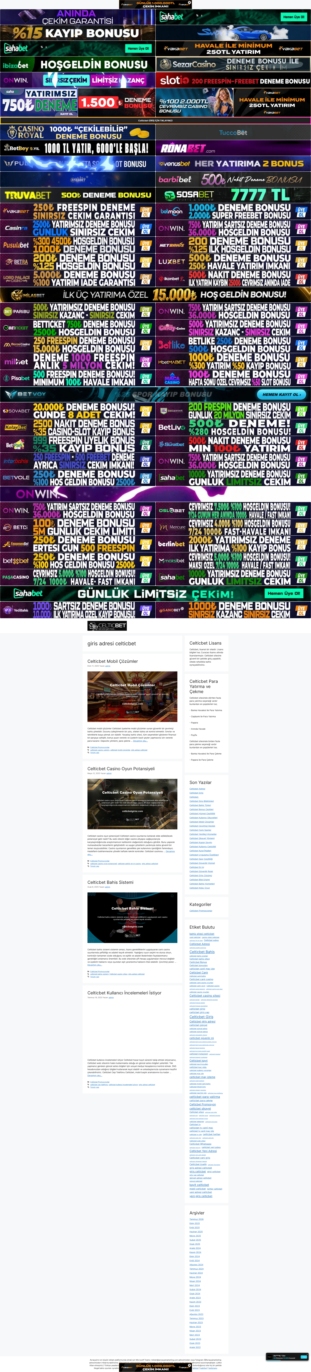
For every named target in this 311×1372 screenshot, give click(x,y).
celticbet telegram (197, 1121)
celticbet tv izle (196, 1134)
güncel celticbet (196, 1181)
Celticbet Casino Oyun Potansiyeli (121, 768)
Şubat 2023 (195, 1339)
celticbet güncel (198, 1025)
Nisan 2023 (195, 1331)
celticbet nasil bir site (198, 1093)
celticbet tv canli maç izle (202, 1131)
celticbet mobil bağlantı (197, 1081)
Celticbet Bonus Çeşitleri (201, 809)
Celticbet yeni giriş (200, 1157)
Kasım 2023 (195, 1302)
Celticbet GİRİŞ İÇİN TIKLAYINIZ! (155, 120)
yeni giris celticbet (201, 1196)
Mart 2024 (195, 1285)
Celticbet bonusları (199, 965)
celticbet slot (194, 1115)
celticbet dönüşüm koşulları (209, 1000)
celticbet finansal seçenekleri (199, 1006)
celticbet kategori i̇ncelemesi (198, 1057)
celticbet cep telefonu (99, 1085)
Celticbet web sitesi (197, 1141)
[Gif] (155, 294)
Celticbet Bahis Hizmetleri (202, 884)
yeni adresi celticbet (201, 1192)
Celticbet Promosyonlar (99, 747)
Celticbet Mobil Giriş (198, 1087)
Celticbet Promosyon (203, 1104)
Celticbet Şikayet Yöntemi (202, 838)
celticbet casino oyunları (199, 992)
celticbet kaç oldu (198, 1067)
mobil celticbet (198, 1188)
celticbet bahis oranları (199, 956)
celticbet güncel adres (198, 1029)
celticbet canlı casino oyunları (201, 983)
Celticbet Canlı (199, 972)
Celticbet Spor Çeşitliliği (201, 859)
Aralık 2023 (195, 1298)
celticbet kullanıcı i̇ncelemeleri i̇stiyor (123, 1085)
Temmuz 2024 (197, 1269)
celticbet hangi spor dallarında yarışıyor (202, 1045)
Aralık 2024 (195, 1248)
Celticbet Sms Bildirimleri (202, 801)
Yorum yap (94, 752)
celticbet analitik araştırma (198, 948)
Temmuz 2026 (197, 1219)
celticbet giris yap (199, 1012)
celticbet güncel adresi (199, 1032)
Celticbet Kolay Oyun (200, 888)
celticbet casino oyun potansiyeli (103, 864)
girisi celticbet (213, 1171)
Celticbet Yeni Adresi (203, 1151)
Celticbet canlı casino (201, 979)
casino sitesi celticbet (210, 937)
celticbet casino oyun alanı (214, 989)
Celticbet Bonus (198, 962)
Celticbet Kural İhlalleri (200, 851)
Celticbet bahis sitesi (200, 959)
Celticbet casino (213, 986)
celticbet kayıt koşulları (199, 1064)
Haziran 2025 (196, 1231)
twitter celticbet (214, 1189)
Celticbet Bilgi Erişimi (200, 879)
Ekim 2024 (195, 1256)
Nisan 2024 (195, 1281)
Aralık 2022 (195, 1347)
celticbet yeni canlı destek (198, 1155)
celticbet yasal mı (195, 1147)
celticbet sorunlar (214, 1115)
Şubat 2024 (195, 1289)
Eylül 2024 (195, 1260)
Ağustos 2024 (196, 1264)
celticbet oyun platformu (215, 1093)
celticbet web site (208, 1138)
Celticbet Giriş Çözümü (201, 875)
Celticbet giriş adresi (202, 1021)
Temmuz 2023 (197, 1318)
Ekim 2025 (195, 1223)
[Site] (77, 211)
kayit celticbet (199, 1185)
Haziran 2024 (196, 1273)
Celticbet (194, 797)
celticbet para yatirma (205, 1096)
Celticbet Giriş (196, 793)
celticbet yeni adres (211, 1147)
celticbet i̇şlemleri (214, 1054)
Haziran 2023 (196, 1322)
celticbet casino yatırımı (99, 750)
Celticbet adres (211, 940)
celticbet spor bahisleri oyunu (199, 1118)
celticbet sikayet (200, 1108)
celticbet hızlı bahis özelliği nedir (200, 1051)
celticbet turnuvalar (211, 1122)
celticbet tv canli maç (201, 1127)
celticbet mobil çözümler (120, 750)
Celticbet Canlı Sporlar (200, 830)
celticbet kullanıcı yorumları (200, 1070)
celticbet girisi (197, 1008)
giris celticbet (198, 1171)
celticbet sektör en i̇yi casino (129, 864)
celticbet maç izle (197, 1073)
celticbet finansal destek (197, 1003)
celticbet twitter (211, 1134)
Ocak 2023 (195, 1343)
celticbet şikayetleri (214, 1165)
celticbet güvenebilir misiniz (198, 1035)
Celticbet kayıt (199, 1060)
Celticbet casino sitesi (118, 974)
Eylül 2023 (195, 1310)
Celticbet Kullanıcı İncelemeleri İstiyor (124, 992)
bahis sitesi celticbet (202, 933)
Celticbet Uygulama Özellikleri (204, 855)
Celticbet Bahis (202, 952)
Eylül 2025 (195, 1227)
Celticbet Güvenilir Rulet (201, 871)
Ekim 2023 (195, 1306)
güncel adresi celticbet (200, 1178)
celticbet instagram (199, 1054)
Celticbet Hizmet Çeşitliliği (202, 813)
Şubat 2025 (195, 1240)
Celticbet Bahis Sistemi (110, 882)
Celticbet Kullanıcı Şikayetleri (203, 817)
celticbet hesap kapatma (197, 1048)
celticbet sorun (203, 1115)
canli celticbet (195, 937)
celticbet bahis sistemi (99, 974)
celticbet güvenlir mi (202, 1038)
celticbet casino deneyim (197, 989)
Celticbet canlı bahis (198, 976)
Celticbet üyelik (198, 1164)
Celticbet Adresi (197, 789)
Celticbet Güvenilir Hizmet (202, 863)
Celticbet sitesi (197, 1112)
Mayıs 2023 (195, 1326)
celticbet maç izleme (202, 1077)
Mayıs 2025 (195, 1236)
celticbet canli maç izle (202, 968)
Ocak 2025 (195, 1244)
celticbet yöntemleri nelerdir (198, 1161)
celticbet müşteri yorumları (198, 1090)
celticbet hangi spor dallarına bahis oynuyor (203, 1042)
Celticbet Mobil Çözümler (112, 661)
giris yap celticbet (197, 1175)
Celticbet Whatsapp (200, 1144)
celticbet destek (195, 1000)
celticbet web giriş (195, 1138)
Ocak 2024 (195, 1293)
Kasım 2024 (195, 1252)
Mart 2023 (195, 1335)
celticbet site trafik (211, 1112)
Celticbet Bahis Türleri (200, 805)
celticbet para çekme (201, 1100)
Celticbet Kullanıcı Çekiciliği (203, 846)
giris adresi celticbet (139, 750)
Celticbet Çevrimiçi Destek (202, 826)
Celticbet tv (195, 1124)
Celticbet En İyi (197, 867)
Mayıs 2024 (195, 1277)
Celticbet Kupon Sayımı (201, 842)
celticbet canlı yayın (197, 986)
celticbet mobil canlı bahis (200, 1084)
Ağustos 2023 (196, 1314)
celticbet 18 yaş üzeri (196, 940)
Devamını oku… (140, 741)
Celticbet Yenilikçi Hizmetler (203, 834)
